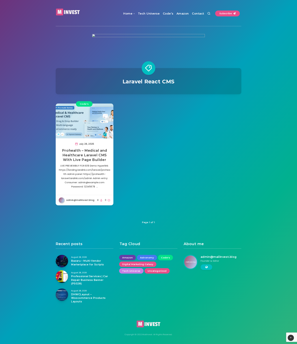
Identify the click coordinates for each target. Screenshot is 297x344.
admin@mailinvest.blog (219, 257)
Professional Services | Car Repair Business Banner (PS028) (89, 280)
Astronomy (147, 257)
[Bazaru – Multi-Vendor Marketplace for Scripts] (62, 261)
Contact (198, 13)
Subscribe (226, 13)
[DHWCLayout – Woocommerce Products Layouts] (62, 294)
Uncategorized (157, 270)
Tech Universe (149, 13)
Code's (84, 103)
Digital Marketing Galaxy (137, 264)
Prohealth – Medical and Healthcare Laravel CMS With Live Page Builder (84, 155)
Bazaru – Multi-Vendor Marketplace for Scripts (87, 262)
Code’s (168, 13)
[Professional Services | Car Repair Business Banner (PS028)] (62, 276)
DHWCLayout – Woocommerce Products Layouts (88, 298)
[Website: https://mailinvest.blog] (206, 267)
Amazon (182, 13)
